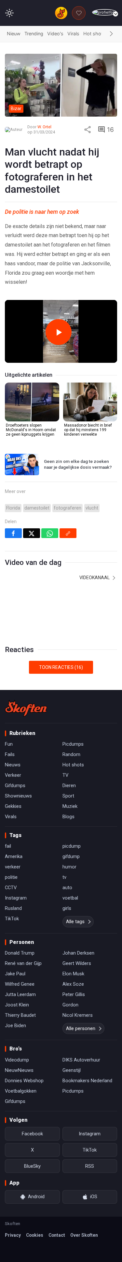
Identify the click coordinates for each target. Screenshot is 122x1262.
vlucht (92, 508)
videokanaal (95, 577)
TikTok (12, 919)
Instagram (16, 898)
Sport (68, 796)
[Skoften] (26, 708)
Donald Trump (19, 953)
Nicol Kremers (77, 1015)
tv (64, 877)
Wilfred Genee (19, 984)
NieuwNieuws (19, 1070)
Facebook (32, 1134)
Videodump (17, 1060)
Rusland (13, 908)
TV (65, 775)
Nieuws (12, 765)
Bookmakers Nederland (87, 1081)
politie (11, 877)
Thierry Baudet (20, 1015)
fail (8, 846)
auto (67, 887)
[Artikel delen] (87, 129)
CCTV (11, 887)
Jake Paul (15, 974)
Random (71, 754)
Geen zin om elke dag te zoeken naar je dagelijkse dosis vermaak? (78, 464)
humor (69, 867)
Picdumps (73, 744)
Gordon (70, 1005)
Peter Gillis (73, 994)
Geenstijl (71, 1070)
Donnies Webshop (24, 1081)
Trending (33, 33)
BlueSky (32, 1166)
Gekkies (13, 806)
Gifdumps (15, 785)
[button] (111, 34)
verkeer (12, 867)
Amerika (13, 856)
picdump (71, 846)
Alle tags (75, 921)
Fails (10, 754)
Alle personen (80, 1028)
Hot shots (94, 33)
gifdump (71, 856)
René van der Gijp (23, 963)
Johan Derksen (78, 953)
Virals (73, 33)
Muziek (69, 806)
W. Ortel (44, 126)
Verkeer (13, 775)
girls (66, 908)
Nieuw (13, 33)
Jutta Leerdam (20, 994)
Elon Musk (73, 974)
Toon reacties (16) (61, 667)
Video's (55, 33)
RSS (89, 1166)
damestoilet (36, 508)
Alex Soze (73, 984)
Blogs (68, 817)
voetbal (70, 898)
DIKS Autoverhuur (81, 1060)
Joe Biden (15, 1025)
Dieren (69, 785)
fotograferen (67, 508)
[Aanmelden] (104, 12)
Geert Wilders (76, 963)
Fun (9, 744)
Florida (13, 508)
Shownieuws (18, 796)
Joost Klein (17, 1005)
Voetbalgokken (20, 1091)
